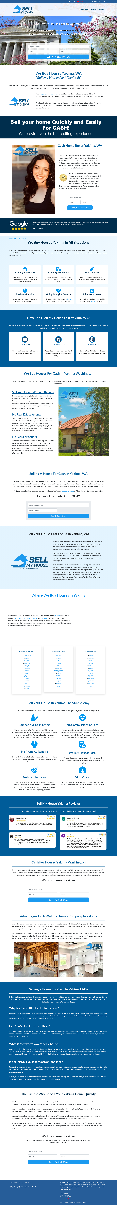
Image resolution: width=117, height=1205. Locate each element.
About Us (101, 9)
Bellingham (27, 660)
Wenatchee (18, 618)
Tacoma (91, 672)
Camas (27, 672)
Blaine (27, 662)
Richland (59, 681)
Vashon (91, 676)
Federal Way (27, 685)
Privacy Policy (18, 1183)
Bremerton (27, 668)
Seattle (59, 686)
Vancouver (90, 675)
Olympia (59, 673)
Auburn (27, 657)
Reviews (93, 9)
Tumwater (90, 673)
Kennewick (59, 655)
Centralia (27, 675)
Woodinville (91, 683)
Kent (59, 657)
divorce (69, 299)
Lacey (59, 660)
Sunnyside (90, 670)
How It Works (84, 9)
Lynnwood (58, 662)
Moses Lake (59, 668)
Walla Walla (91, 680)
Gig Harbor (45, 618)
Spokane (91, 663)
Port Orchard (59, 675)
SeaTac (59, 685)
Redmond (59, 678)
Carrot (84, 1202)
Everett (25, 618)
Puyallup (59, 676)
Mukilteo (59, 672)
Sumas (90, 667)
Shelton (91, 655)
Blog (12, 1183)
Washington (91, 678)
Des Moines (27, 676)
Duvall (27, 678)
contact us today (68, 491)
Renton (59, 680)
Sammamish (32, 618)
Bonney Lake (27, 663)
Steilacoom (90, 665)
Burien (27, 667)
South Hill (90, 660)
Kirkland (59, 658)
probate (93, 301)
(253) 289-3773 (64, 1198)
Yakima (57, 616)
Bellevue (27, 658)
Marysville (58, 663)
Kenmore (27, 688)
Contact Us (27, 1183)
